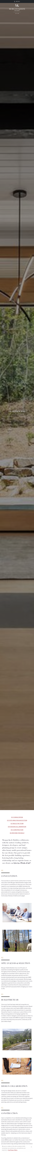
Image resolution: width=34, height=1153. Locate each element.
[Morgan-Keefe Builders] (17, 9)
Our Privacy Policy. (12, 1150)
